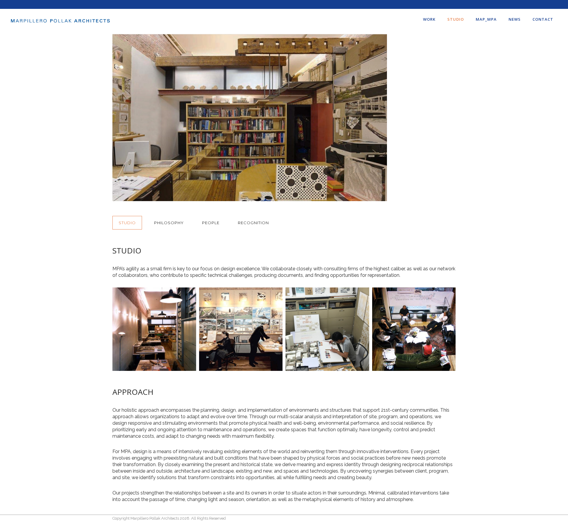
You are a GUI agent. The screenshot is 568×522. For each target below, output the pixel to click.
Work (429, 19)
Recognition (253, 222)
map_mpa (486, 19)
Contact (542, 19)
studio (127, 222)
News (515, 19)
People (211, 222)
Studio (455, 19)
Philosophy (169, 222)
